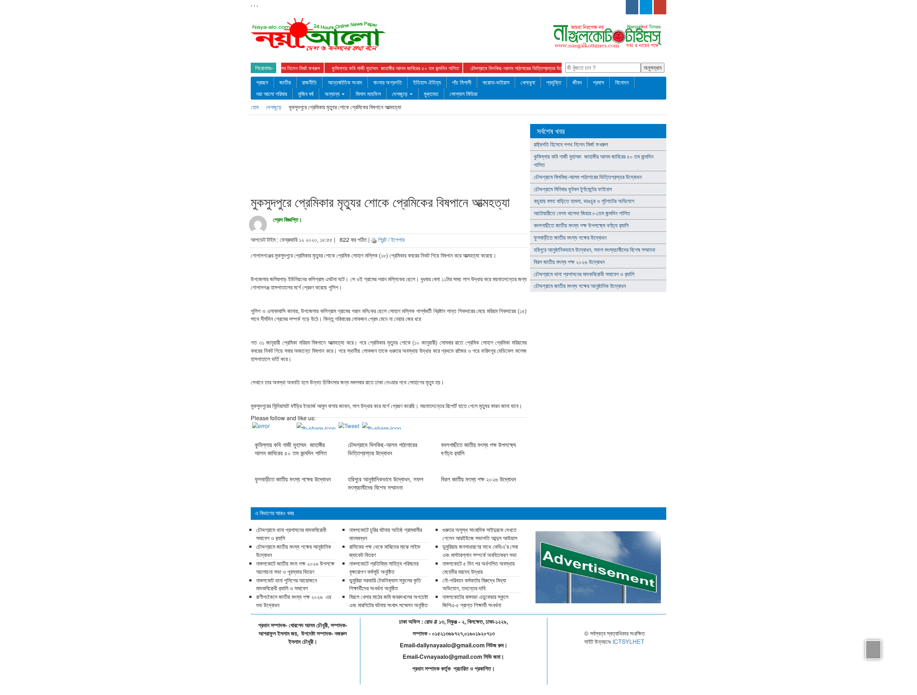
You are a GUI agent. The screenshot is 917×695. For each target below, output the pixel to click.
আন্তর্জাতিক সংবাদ (345, 82)
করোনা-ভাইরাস (495, 82)
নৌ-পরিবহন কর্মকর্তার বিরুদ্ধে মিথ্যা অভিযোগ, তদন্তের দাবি (474, 584)
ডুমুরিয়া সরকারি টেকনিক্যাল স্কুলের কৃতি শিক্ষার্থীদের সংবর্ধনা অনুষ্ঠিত (385, 584)
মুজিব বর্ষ (305, 94)
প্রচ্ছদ (262, 82)
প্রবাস (598, 82)
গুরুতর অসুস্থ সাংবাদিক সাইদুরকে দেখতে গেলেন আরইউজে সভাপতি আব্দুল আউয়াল (479, 534)
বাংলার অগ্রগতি (387, 82)
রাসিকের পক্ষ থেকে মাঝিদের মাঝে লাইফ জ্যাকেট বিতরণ (385, 550)
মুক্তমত (431, 94)
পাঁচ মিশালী (461, 82)
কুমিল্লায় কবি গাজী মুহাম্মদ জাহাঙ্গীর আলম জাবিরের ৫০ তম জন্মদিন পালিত (395, 68)
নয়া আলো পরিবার (271, 94)
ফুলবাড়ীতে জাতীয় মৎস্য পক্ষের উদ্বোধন (293, 479)
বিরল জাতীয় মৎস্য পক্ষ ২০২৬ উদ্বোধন (479, 479)
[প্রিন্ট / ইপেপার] (374, 239)
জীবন (577, 82)
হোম (255, 107)
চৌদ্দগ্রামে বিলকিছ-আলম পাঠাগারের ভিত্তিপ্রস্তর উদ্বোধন (520, 68)
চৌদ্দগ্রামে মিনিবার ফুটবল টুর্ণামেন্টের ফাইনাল (573, 189)
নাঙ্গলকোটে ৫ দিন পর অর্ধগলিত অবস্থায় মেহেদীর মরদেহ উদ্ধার (478, 567)
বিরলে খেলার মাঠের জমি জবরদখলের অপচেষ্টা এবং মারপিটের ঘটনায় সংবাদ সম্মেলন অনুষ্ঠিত (388, 601)
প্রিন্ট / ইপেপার (391, 239)
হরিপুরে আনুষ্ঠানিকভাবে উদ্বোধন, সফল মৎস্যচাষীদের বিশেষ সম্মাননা (385, 483)
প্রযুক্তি (553, 82)
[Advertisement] (386, 156)
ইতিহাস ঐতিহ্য (427, 82)
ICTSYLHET (628, 641)
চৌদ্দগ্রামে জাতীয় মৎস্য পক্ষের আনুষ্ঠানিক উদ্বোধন (580, 286)
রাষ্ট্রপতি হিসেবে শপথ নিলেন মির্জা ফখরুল (284, 68)
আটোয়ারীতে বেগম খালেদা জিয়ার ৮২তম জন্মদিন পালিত (582, 213)
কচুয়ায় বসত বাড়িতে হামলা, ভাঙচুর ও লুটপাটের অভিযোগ (584, 201)
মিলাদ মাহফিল (368, 94)
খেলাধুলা (527, 82)
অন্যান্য (333, 94)
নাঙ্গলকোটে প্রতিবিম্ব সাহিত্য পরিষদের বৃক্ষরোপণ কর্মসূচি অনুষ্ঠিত (383, 567)
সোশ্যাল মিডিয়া (463, 94)
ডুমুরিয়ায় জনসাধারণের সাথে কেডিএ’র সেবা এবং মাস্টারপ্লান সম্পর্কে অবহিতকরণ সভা (480, 550)
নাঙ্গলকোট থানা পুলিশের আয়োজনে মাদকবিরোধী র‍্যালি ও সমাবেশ (286, 584)
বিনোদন (622, 82)
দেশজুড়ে (400, 94)
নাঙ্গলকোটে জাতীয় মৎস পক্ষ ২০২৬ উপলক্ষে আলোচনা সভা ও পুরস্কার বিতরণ (295, 567)
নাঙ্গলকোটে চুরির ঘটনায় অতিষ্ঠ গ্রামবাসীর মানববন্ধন (385, 534)
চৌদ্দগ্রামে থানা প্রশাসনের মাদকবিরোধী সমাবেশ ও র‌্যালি (584, 274)
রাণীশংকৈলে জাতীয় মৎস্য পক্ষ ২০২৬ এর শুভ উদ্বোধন (293, 601)
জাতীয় (285, 82)
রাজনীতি (309, 82)
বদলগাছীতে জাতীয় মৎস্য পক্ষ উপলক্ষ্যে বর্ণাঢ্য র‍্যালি (478, 448)
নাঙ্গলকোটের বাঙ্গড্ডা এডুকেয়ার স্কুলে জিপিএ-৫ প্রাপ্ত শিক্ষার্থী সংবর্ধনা (475, 601)
